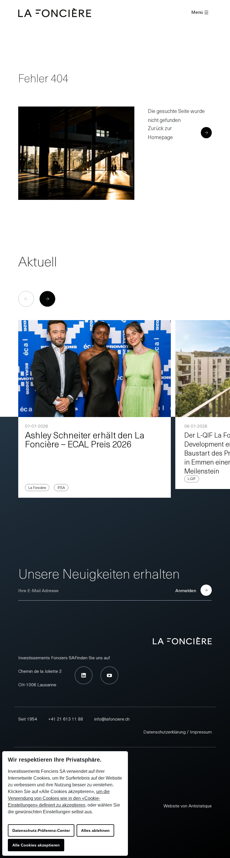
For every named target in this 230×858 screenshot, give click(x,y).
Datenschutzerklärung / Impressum (177, 731)
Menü (197, 11)
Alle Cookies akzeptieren (36, 845)
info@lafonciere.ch (112, 718)
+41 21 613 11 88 (65, 718)
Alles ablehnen (95, 830)
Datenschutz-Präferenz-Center (41, 830)
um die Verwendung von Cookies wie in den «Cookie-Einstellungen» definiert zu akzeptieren (59, 798)
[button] (47, 299)
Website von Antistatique (188, 805)
